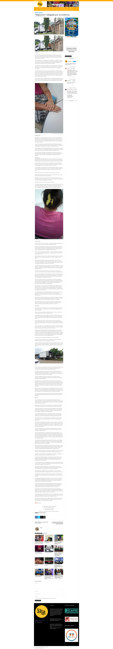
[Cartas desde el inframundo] (49, 548)
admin (41, 527)
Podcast (57, 9)
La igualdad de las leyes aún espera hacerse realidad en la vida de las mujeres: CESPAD (39, 542)
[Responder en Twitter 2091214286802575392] (67, 98)
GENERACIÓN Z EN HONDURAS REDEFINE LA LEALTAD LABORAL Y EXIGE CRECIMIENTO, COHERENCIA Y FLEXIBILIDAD (58, 577)
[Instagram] (75, 0)
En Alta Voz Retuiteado (73, 79)
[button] (78, 9)
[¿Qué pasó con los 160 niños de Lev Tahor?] (49, 560)
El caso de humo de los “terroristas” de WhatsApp (38, 553)
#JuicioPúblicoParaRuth (70, 96)
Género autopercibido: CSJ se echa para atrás (49, 542)
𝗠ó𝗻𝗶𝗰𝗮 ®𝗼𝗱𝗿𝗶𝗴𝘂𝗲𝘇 (69, 89)
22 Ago (72, 68)
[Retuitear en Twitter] (69, 79)
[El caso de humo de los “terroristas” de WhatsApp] (39, 548)
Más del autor (45, 533)
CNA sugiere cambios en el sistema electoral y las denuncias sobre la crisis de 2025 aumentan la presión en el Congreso (58, 566)
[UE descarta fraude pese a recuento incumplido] (39, 572)
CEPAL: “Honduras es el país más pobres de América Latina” (41, 522)
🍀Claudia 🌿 (68, 80)
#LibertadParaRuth (69, 95)
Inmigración (65, 9)
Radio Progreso (47, 9)
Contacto (71, 9)
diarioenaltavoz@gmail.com (42, 620)
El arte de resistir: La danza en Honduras (39, 565)
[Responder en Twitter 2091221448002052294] (67, 85)
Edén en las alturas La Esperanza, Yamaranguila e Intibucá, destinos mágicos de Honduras (57, 523)
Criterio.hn (68, 68)
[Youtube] (78, 0)
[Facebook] (74, 0)
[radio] (45, 509)
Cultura (53, 9)
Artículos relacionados (39, 533)
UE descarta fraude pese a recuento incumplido (38, 576)
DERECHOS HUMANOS (51, 0)
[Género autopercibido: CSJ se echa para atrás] (49, 538)
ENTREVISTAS (46, 0)
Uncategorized (40, 12)
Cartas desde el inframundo (48, 552)
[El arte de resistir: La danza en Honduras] (39, 560)
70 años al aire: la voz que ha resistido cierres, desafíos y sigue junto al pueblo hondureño (58, 543)
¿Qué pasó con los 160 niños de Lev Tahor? (49, 565)
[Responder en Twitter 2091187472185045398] (67, 76)
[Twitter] (77, 0)
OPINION (43, 0)
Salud (61, 9)
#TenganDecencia (69, 97)
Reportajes (41, 9)
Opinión (37, 9)
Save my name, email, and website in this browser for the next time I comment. (46, 598)
